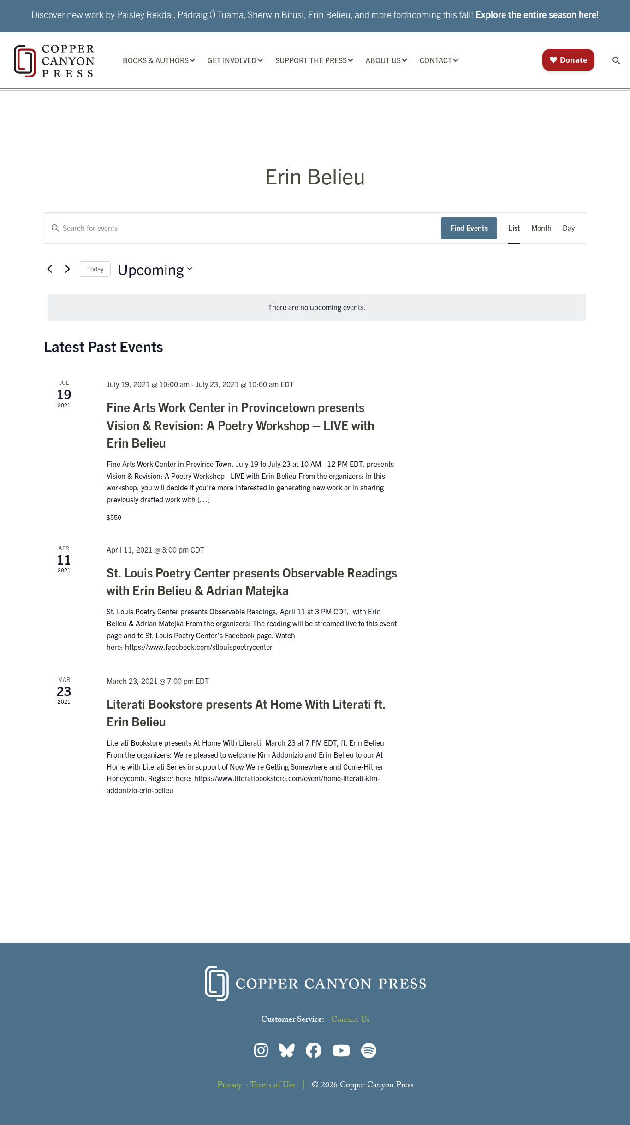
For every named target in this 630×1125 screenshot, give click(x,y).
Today (95, 269)
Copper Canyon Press (54, 61)
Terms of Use (272, 1086)
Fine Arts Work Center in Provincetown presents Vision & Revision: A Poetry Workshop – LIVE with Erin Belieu (240, 424)
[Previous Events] (49, 268)
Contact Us (350, 1020)
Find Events (469, 227)
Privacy (229, 1086)
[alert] (317, 307)
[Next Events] (67, 268)
